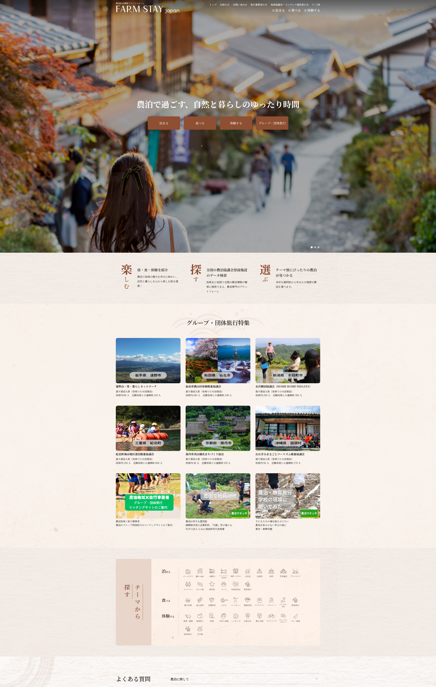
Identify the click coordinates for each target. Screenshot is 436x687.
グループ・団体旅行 (272, 123)
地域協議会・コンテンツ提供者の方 (290, 4)
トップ (212, 4)
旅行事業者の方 (259, 4)
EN (318, 4)
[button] (312, 247)
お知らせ (224, 4)
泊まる (280, 10)
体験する (313, 10)
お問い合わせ (240, 4)
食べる (296, 10)
